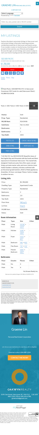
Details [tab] (3, 77)
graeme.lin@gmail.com (19, 398)
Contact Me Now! (19, 358)
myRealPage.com (19, 407)
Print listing (10, 151)
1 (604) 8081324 (6, 285)
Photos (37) (10, 140)
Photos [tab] (8, 77)
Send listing (10, 146)
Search (19, 26)
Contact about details (29, 140)
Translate (16, 15)
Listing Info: (6, 178)
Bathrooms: (5, 257)
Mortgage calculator (29, 146)
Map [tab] (12, 77)
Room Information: (8, 217)
